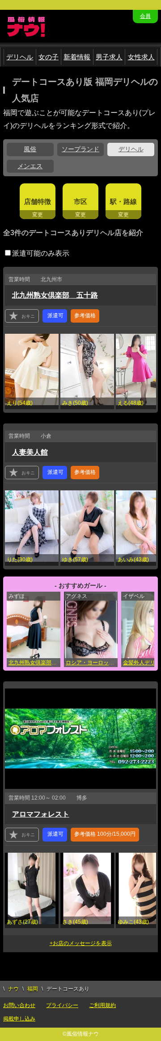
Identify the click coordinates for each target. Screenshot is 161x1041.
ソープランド (80, 149)
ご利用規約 (102, 1005)
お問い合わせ (19, 1005)
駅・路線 (123, 201)
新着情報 (77, 57)
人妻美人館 (30, 452)
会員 (145, 16)
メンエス (29, 166)
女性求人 (141, 57)
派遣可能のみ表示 (40, 253)
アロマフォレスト (40, 814)
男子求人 (109, 57)
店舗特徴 (37, 201)
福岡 (32, 989)
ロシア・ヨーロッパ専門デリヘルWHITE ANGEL (92, 662)
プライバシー (62, 1005)
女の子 (48, 57)
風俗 (30, 149)
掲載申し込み (19, 1019)
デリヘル (19, 57)
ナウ (13, 989)
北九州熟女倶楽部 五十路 (55, 295)
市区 (80, 201)
